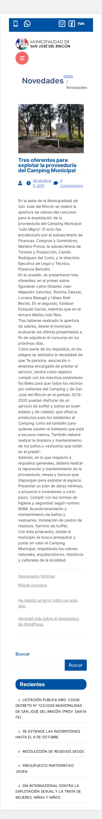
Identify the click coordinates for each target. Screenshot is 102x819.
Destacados (28, 576)
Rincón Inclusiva (32, 585)
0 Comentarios (71, 183)
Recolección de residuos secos (53, 751)
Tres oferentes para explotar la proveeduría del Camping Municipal (47, 165)
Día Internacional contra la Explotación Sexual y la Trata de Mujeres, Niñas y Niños (48, 791)
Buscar (23, 654)
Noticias (48, 576)
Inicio (68, 76)
